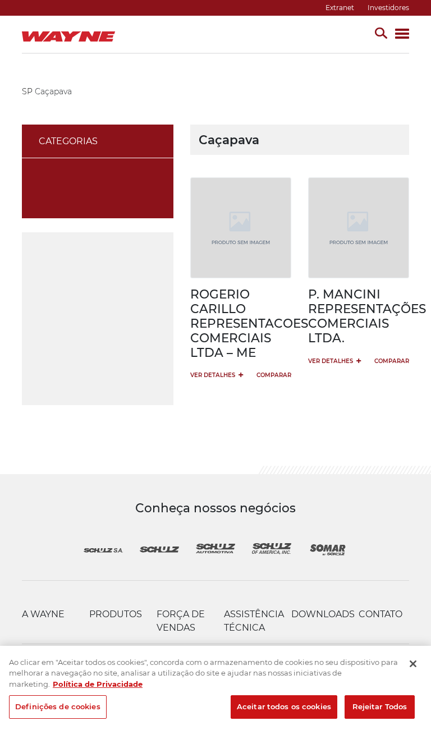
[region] (215, 688)
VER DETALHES (217, 374)
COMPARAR (273, 375)
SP (27, 91)
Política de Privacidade (98, 684)
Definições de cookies (57, 706)
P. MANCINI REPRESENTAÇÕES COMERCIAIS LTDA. (367, 316)
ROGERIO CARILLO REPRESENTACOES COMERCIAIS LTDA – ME (249, 323)
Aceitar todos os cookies (284, 706)
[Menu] (402, 34)
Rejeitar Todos (379, 706)
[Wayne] (71, 34)
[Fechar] (413, 663)
